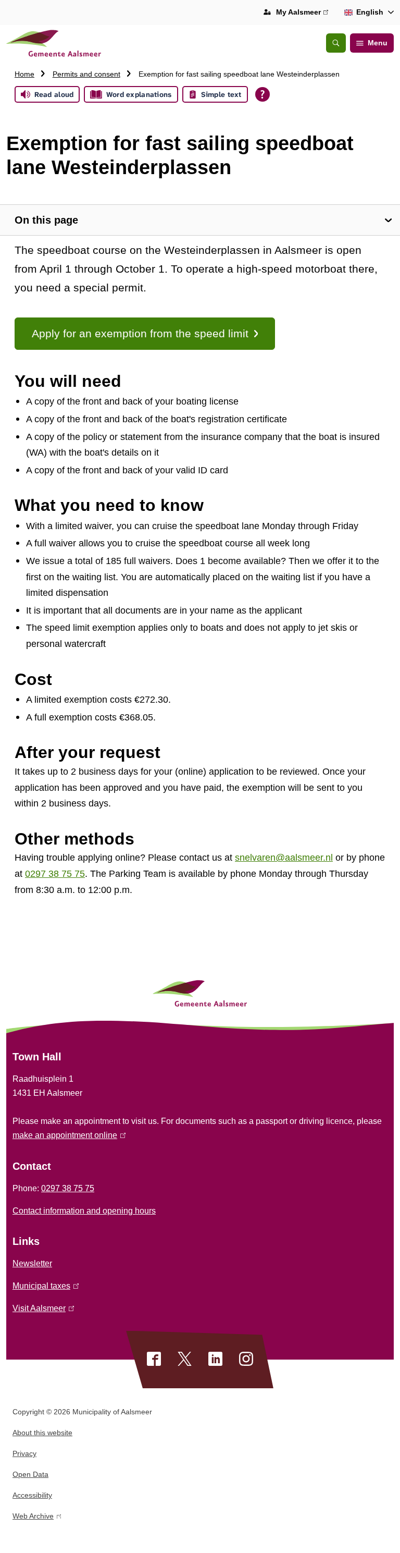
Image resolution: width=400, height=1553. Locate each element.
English (369, 12)
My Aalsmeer (302, 13)
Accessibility (32, 1495)
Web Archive (33, 1518)
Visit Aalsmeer (41, 1308)
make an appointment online (67, 1135)
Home (24, 74)
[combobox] (367, 12)
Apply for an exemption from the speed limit (140, 333)
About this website (42, 1432)
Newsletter (32, 1263)
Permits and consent (86, 74)
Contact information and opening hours (84, 1210)
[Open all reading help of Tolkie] (262, 94)
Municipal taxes (43, 1285)
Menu (378, 43)
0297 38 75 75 (67, 1188)
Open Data (30, 1474)
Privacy (24, 1453)
